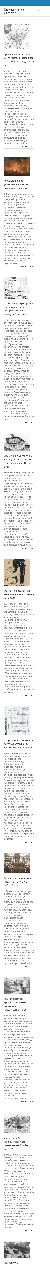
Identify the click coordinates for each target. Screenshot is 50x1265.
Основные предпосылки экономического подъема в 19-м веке (19, 594)
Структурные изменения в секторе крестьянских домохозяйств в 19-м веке (18, 744)
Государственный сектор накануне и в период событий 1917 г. (18, 882)
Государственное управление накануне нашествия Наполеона (16, 184)
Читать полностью (26, 146)
